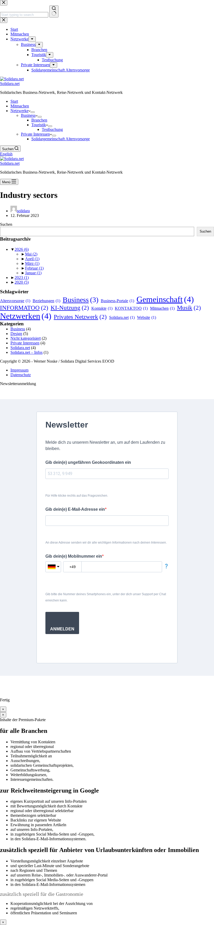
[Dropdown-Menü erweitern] (33, 112)
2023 (22, 277)
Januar (33, 273)
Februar (34, 268)
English (6, 154)
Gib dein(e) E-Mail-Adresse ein (75, 509)
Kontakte (101, 308)
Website (146, 317)
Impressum (19, 370)
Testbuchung (52, 129)
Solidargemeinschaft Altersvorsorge (60, 139)
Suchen (6, 224)
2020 (22, 282)
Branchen (39, 120)
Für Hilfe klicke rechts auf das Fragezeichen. (76, 495)
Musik (189, 307)
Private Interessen (35, 134)
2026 (22, 249)
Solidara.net (10, 83)
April (32, 259)
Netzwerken (25, 316)
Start (14, 101)
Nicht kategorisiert (25, 338)
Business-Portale (117, 301)
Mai (31, 254)
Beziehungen (46, 301)
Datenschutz (20, 375)
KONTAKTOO (131, 308)
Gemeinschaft (165, 299)
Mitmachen (19, 106)
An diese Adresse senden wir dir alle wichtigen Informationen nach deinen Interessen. (106, 542)
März (32, 263)
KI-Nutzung (70, 307)
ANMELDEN (62, 629)
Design (16, 333)
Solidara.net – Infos (26, 352)
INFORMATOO (24, 307)
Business (28, 115)
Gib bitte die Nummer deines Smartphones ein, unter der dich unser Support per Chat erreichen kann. (105, 597)
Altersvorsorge (15, 301)
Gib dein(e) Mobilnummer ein (73, 556)
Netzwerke (19, 110)
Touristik (38, 125)
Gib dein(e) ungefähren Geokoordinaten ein (88, 462)
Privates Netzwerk (80, 316)
